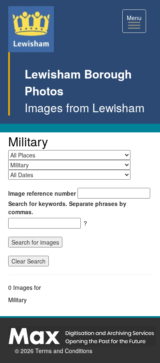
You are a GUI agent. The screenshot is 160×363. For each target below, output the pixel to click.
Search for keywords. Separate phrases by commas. (67, 207)
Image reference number (42, 193)
